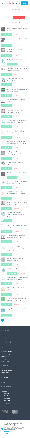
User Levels (5, 372)
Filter (7, 17)
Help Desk (8, 335)
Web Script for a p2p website (17, 173)
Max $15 (17, 187)
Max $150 (17, 85)
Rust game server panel (15, 60)
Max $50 (17, 95)
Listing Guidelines (7, 359)
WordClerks (7, 403)
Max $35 (17, 264)
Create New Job (19, 17)
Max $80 (16, 105)
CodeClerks (7, 395)
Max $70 (17, 55)
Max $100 (17, 231)
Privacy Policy (6, 354)
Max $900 (17, 74)
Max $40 (17, 45)
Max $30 (17, 34)
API (3, 380)
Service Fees (5, 361)
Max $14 (17, 241)
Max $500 (17, 221)
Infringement (5, 356)
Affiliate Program (7, 370)
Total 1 (6, 74)
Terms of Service (7, 351)
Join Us (5, 418)
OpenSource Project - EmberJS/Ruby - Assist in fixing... (15, 214)
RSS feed (5, 377)
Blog (3, 382)
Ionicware (5, 391)
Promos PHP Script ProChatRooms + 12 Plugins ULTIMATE (16, 248)
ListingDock (7, 398)
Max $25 (17, 158)
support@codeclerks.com (8, 338)
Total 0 (6, 34)
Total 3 (6, 231)
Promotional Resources (8, 375)
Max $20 (17, 126)
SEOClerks (6, 393)
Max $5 (16, 168)
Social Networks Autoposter (16, 269)
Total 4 (6, 116)
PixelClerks (7, 400)
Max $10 (17, 283)
